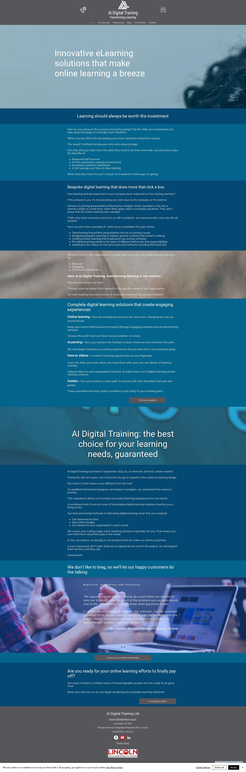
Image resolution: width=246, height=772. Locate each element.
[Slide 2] (124, 647)
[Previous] (15, 615)
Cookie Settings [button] (203, 767)
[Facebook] (116, 737)
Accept (234, 767)
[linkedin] (129, 737)
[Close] (242, 767)
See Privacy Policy (114, 767)
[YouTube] (122, 737)
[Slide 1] (121, 647)
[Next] (230, 615)
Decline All (219, 767)
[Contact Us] (83, 10)
